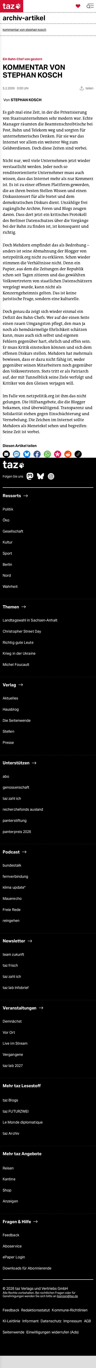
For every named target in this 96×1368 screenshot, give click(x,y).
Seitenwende (14, 1332)
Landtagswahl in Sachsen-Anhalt (30, 620)
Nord (7, 575)
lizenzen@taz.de (67, 1296)
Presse (8, 742)
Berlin (7, 564)
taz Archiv (11, 1133)
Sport (7, 553)
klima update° (14, 887)
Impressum (73, 1321)
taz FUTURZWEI (16, 1111)
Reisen (8, 1168)
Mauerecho (12, 898)
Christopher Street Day (22, 631)
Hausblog (11, 709)
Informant (31, 1321)
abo (6, 776)
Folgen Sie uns (13, 476)
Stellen (8, 731)
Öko (6, 520)
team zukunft (13, 954)
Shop (7, 1190)
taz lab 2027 (13, 1066)
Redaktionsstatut (36, 1310)
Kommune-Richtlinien (70, 1310)
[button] (90, 6)
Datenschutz (51, 1321)
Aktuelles (10, 698)
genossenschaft (16, 787)
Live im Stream (15, 1043)
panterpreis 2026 (17, 832)
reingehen (11, 921)
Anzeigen (10, 1201)
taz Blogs (10, 1100)
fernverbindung (15, 876)
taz (14, 465)
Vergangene (13, 1054)
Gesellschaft (13, 531)
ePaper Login (14, 1257)
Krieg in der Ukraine (19, 653)
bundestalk (12, 865)
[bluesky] (40, 478)
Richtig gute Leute (18, 642)
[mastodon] (30, 478)
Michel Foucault (16, 664)
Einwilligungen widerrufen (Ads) (52, 1332)
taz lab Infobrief (16, 988)
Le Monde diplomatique (23, 1122)
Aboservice (12, 1246)
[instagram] (51, 478)
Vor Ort (9, 1032)
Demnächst (12, 1021)
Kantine (9, 1179)
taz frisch (10, 965)
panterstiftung (15, 820)
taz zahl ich (12, 798)
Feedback (11, 1235)
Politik (8, 509)
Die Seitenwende (17, 720)
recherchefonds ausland (23, 809)
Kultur (8, 542)
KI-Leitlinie (12, 1321)
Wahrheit (10, 587)
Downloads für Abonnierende (27, 1268)
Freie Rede (12, 910)
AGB (87, 1321)
